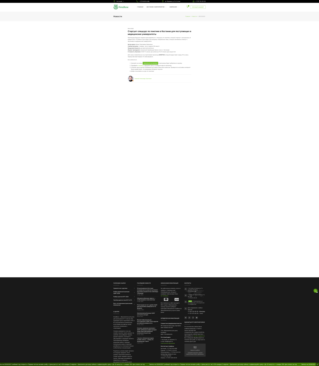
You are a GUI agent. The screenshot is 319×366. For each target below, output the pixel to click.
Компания (174, 7)
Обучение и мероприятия (156, 7)
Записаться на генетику (150, 63)
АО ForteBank (164, 296)
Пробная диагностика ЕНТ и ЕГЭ (122, 300)
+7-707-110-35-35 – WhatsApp (196, 311)
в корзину (140, 65)
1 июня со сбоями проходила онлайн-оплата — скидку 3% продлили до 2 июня (145, 339)
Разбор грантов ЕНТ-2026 (121, 296)
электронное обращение (168, 343)
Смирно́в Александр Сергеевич (143, 78)
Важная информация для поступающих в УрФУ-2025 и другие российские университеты (147, 321)
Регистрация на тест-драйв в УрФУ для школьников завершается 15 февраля (147, 306)
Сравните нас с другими (120, 288)
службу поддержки (199, 336)
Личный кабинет (198, 7)
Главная (140, 7)
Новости (194, 16)
